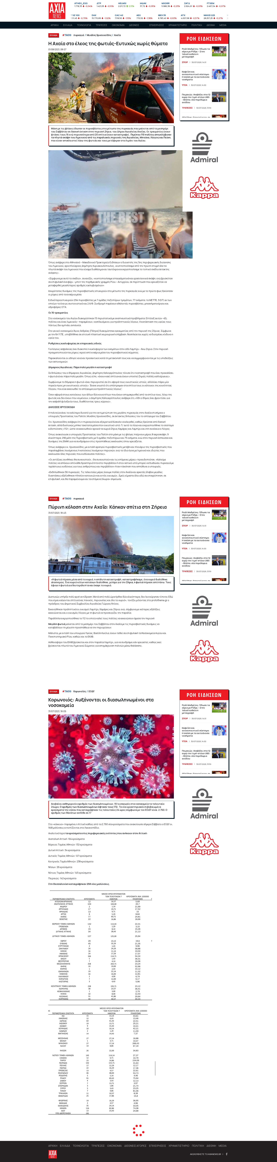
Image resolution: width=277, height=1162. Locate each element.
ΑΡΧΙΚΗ (55, 25)
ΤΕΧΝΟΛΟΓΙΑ (84, 25)
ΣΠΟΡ (185, 62)
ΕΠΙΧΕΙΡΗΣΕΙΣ (156, 25)
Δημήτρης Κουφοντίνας (86, 1135)
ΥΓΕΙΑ (184, 85)
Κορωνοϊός (79, 691)
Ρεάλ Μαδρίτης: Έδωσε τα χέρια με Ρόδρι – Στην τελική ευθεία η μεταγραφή (196, 52)
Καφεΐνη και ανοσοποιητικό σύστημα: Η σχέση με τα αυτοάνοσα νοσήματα (195, 75)
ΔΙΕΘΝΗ (211, 25)
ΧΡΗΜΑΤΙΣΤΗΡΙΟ (178, 25)
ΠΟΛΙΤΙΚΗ (196, 25)
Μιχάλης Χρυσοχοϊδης (99, 35)
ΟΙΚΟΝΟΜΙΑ (118, 25)
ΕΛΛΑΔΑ (67, 25)
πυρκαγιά (78, 35)
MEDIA (222, 25)
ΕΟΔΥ (91, 691)
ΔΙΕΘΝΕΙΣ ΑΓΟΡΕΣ (134, 28)
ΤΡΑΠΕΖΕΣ (101, 25)
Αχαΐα (117, 35)
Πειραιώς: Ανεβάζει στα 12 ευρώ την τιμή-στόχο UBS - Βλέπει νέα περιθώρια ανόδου (196, 98)
